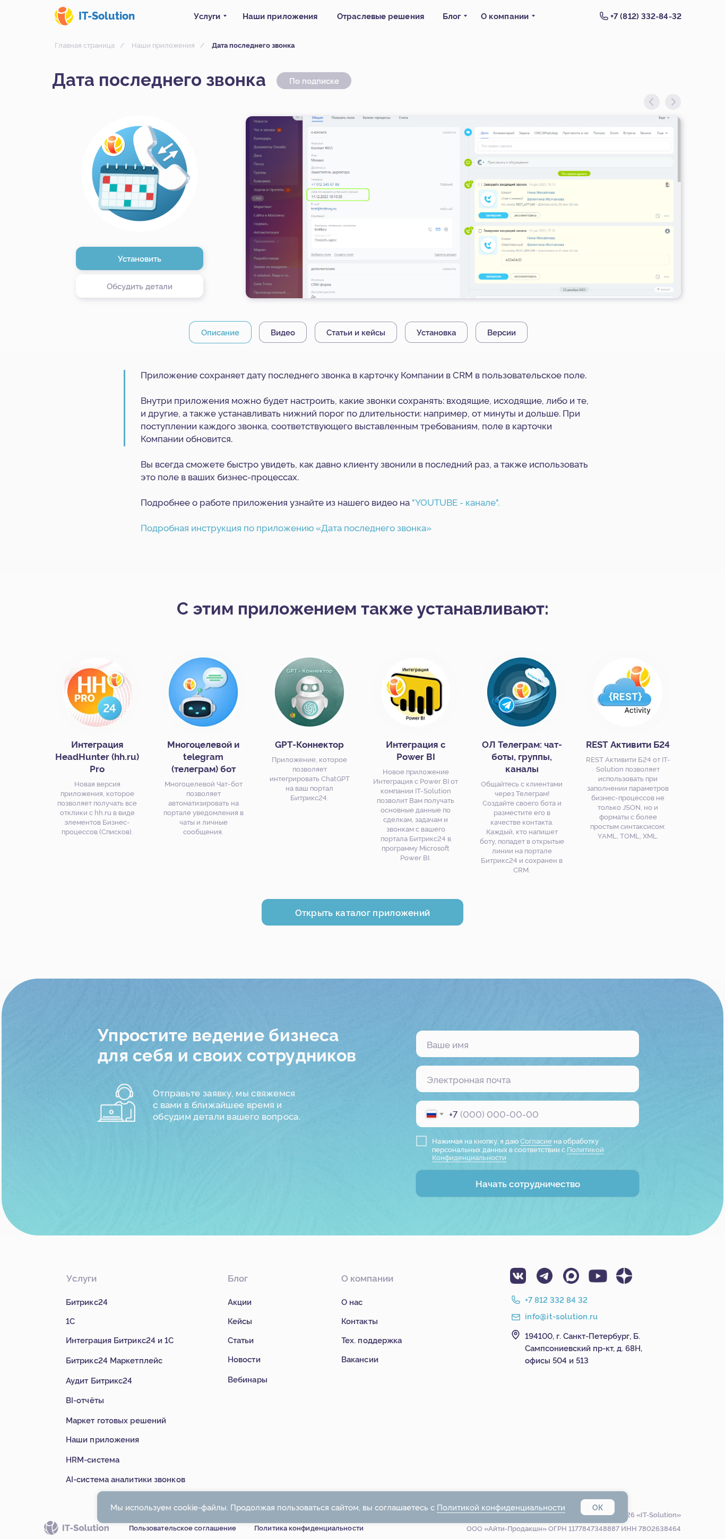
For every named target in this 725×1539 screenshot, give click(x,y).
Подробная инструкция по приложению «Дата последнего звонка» (286, 527)
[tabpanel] (362, 462)
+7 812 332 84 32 (556, 1299)
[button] (139, 286)
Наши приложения (163, 44)
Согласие (536, 1140)
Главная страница (85, 44)
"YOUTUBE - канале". (455, 502)
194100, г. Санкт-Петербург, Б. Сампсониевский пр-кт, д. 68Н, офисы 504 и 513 (583, 1347)
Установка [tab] (436, 332)
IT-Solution (107, 15)
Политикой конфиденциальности (501, 1506)
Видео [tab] (283, 332)
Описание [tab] (220, 332)
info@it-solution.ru (561, 1315)
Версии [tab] (501, 332)
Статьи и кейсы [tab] (355, 332)
